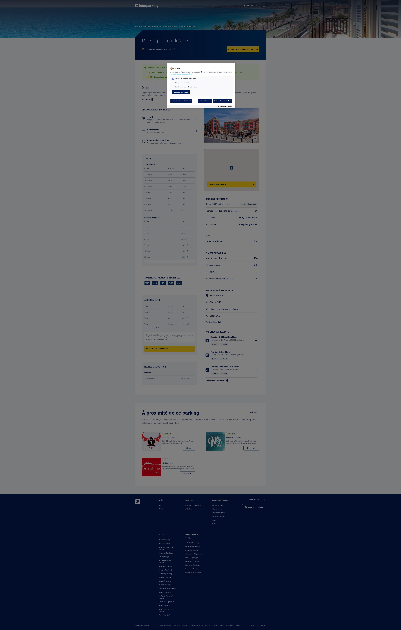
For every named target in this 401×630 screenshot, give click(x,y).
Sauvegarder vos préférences (181, 100)
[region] (201, 85)
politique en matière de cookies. (181, 74)
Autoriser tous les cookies (222, 100)
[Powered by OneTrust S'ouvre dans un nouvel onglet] (226, 107)
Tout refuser (205, 100)
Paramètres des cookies (181, 92)
